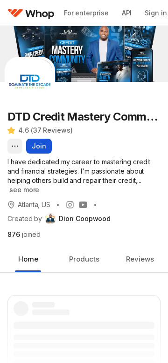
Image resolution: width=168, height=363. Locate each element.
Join (39, 146)
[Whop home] (31, 13)
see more (24, 190)
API (127, 13)
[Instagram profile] (70, 204)
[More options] (14, 146)
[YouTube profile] (83, 204)
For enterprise (86, 13)
